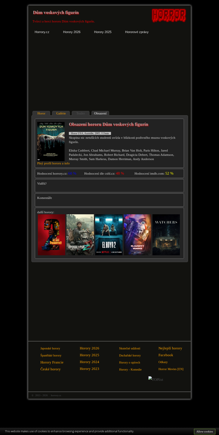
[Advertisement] (69, 76)
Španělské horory (50, 355)
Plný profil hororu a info (53, 163)
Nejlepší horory (170, 348)
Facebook (165, 355)
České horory (50, 369)
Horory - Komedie (130, 369)
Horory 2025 (89, 355)
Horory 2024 (89, 362)
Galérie (61, 113)
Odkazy (163, 362)
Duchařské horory (130, 355)
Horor (41, 113)
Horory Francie (52, 362)
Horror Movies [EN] (170, 369)
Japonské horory (50, 348)
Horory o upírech (129, 362)
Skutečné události (129, 348)
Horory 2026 (89, 348)
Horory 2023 (89, 369)
